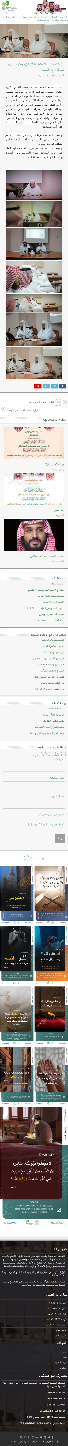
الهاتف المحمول (57, 778)
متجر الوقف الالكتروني (53, 721)
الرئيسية (64, 17)
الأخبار (54, 17)
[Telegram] (21, 1437)
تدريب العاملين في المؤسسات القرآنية (45, 608)
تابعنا (65, 1357)
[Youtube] (41, 1437)
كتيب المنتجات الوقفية (53, 640)
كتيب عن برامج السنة (54, 652)
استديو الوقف (57, 584)
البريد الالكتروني (58, 796)
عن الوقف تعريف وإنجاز (52, 683)
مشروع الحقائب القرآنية (52, 671)
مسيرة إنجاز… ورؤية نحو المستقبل (46, 556)
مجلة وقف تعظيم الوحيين (51, 614)
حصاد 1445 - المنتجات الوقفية (49, 689)
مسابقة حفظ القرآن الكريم (51, 596)
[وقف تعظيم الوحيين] (34, 7)
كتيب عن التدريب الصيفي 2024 (49, 677)
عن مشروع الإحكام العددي (51, 664)
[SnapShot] (25, 1437)
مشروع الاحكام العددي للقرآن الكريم (46, 590)
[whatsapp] (28, 1437)
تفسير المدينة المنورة (53, 602)
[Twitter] (49, 1437)
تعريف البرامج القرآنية (53, 646)
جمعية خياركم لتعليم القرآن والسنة (47, 733)
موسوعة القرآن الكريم (53, 715)
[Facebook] (52, 1437)
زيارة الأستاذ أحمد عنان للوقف (22, 409)
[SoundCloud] (37, 1437)
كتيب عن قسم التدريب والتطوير (48, 658)
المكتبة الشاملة (56, 708)
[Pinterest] (45, 1437)
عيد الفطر (59, 510)
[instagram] (32, 1437)
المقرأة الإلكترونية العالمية (51, 620)
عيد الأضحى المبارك (54, 464)
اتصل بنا (63, 1368)
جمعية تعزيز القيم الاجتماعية (49, 727)
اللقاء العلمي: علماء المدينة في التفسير (45, 402)
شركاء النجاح (61, 1362)
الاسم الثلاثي (59, 759)
